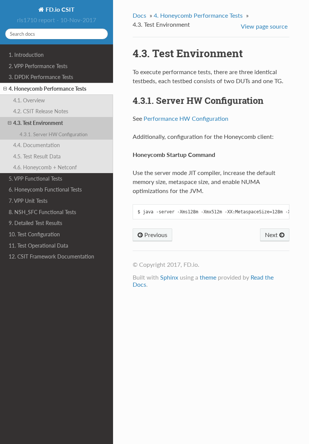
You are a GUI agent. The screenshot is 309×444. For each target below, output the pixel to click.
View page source (264, 26)
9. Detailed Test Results (35, 223)
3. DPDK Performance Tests (41, 77)
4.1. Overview (29, 100)
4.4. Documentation (36, 145)
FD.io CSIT (59, 9)
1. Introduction (26, 55)
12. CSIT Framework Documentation (51, 256)
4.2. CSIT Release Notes (40, 111)
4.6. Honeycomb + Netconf (45, 167)
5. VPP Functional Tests (35, 178)
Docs (139, 15)
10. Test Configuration (34, 234)
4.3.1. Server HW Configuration (53, 134)
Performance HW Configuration (186, 118)
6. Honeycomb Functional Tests (45, 189)
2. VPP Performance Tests (38, 66)
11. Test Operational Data (38, 245)
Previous (155, 234)
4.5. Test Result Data (37, 156)
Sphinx (169, 277)
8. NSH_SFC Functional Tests (42, 212)
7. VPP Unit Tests (28, 201)
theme (208, 277)
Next (272, 234)
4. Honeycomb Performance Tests (47, 88)
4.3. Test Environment (38, 123)
